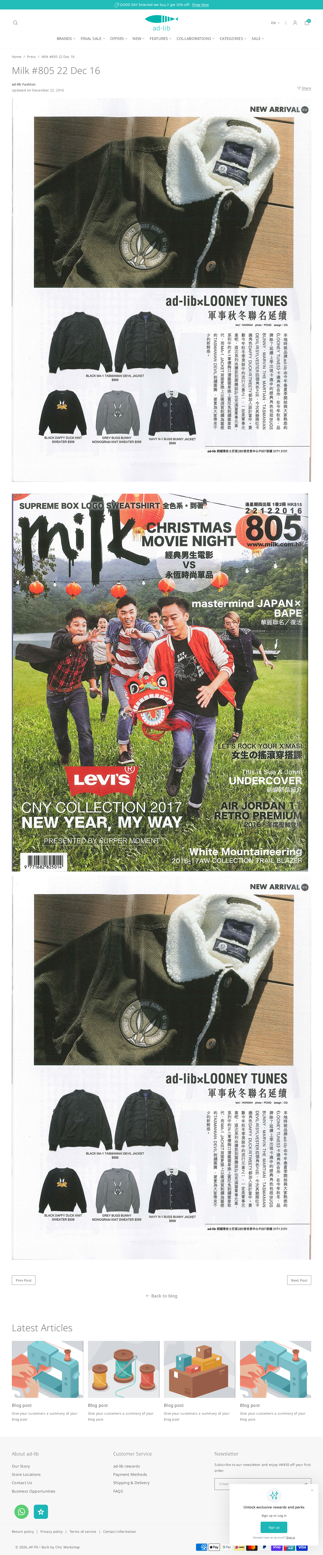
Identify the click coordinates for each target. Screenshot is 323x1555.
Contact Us (22, 1482)
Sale (256, 38)
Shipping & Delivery (131, 1482)
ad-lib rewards (126, 1466)
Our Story (21, 1466)
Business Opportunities (34, 1491)
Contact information (119, 1531)
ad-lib (33, 1547)
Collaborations (194, 38)
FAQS (118, 1491)
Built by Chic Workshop (61, 1547)
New (136, 38)
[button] (15, 22)
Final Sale (91, 38)
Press (31, 56)
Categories (231, 38)
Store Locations (26, 1474)
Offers (117, 38)
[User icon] (295, 22)
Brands (64, 38)
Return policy (23, 1531)
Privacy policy (51, 1531)
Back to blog (164, 1296)
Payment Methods (130, 1474)
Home (16, 56)
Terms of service (83, 1531)
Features (159, 38)
